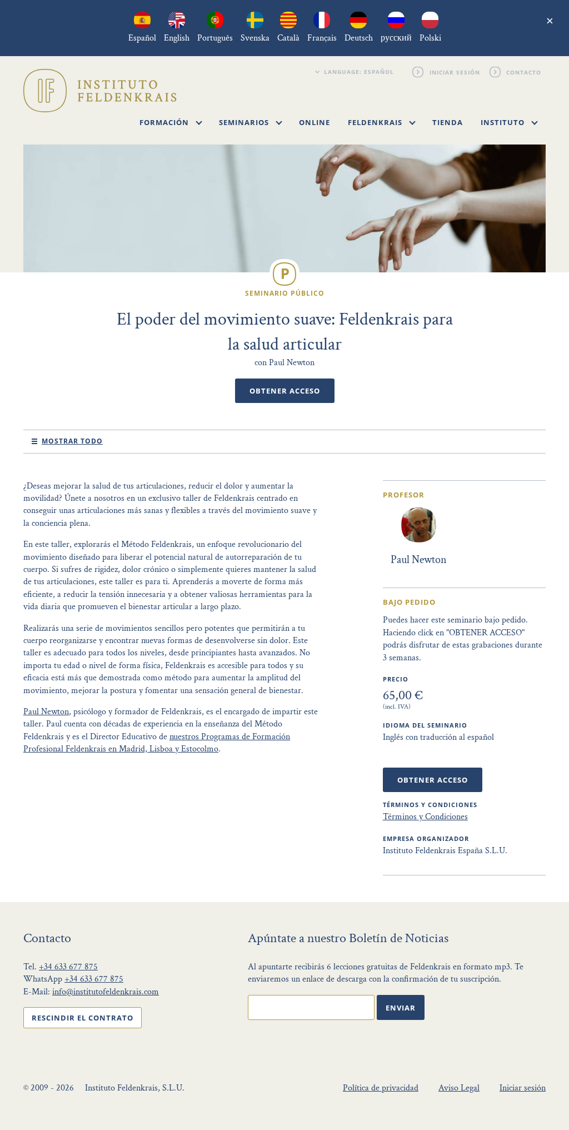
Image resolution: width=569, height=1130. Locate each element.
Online (314, 122)
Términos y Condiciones (425, 817)
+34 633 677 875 (68, 967)
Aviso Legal (459, 1088)
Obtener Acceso (284, 391)
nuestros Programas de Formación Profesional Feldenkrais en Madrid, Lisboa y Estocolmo (156, 743)
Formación (165, 122)
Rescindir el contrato (82, 1018)
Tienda (447, 122)
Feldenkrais (376, 122)
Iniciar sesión (455, 72)
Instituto (504, 122)
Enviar (401, 1008)
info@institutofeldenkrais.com (105, 992)
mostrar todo (72, 441)
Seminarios (245, 122)
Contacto (524, 72)
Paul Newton (46, 712)
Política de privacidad (380, 1088)
